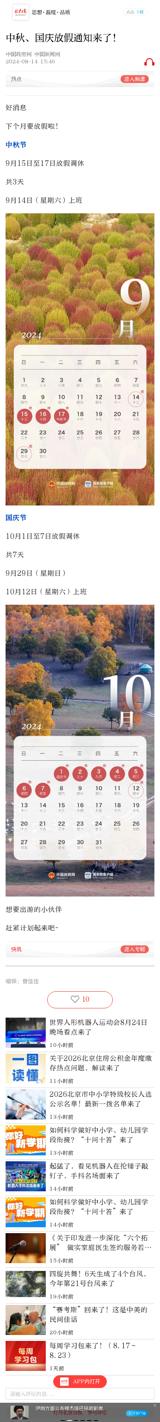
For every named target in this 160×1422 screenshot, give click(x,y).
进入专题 (134, 949)
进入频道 (134, 79)
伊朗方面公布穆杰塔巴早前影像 (69, 1409)
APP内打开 (86, 1381)
